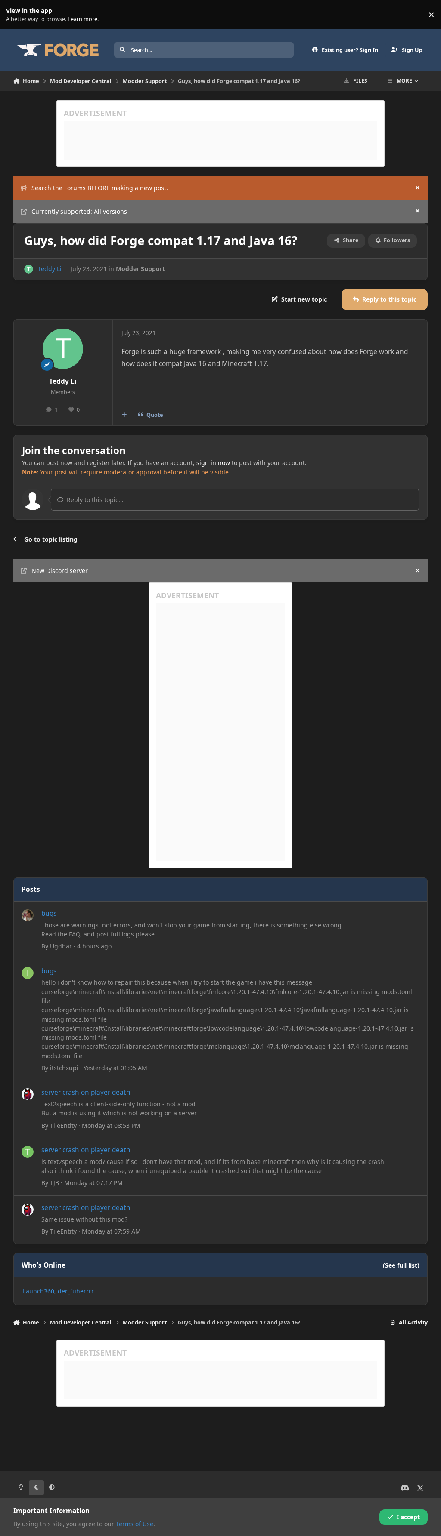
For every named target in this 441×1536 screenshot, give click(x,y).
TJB (54, 1183)
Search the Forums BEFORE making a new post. (99, 188)
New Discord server (59, 570)
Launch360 (38, 1291)
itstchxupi (64, 1068)
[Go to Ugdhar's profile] (28, 915)
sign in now (213, 463)
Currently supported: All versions (79, 211)
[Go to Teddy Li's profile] (28, 269)
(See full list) (401, 1265)
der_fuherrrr (76, 1291)
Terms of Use (134, 1524)
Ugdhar (61, 946)
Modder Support (140, 269)
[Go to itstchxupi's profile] (28, 973)
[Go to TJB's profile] (28, 1152)
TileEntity (63, 1125)
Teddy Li (50, 269)
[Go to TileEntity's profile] (28, 1094)
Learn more (16, 15)
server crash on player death (85, 1092)
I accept (408, 1517)
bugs (48, 913)
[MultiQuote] (124, 415)
